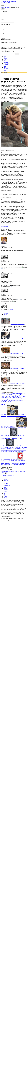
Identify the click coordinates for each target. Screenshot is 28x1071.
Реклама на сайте (11, 475)
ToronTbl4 (22, 471)
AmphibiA (11, 471)
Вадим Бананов (5, 226)
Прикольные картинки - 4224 (17, 338)
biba (16, 471)
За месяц (6, 313)
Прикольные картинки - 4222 (17, 383)
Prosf (18, 471)
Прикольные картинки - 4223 (17, 353)
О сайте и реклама (11, 1)
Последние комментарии (7, 392)
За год (5, 314)
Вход (2, 2)
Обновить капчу (5, 36)
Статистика (3, 1)
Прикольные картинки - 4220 (17, 324)
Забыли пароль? (5, 7)
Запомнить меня (15, 7)
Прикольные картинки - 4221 (17, 368)
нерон (6, 472)
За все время (7, 315)
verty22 (2, 472)
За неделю (6, 311)
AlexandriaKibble (5, 471)
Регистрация (6, 2)
